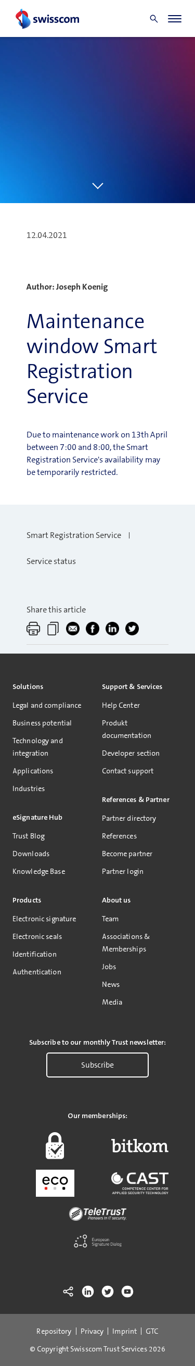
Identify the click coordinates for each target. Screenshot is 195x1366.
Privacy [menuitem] (92, 1331)
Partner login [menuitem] (123, 871)
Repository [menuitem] (53, 1331)
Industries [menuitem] (28, 788)
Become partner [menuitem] (127, 853)
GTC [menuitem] (152, 1331)
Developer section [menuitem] (131, 753)
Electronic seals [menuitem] (37, 936)
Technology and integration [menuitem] (37, 747)
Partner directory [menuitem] (129, 818)
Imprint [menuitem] (124, 1331)
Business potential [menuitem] (42, 723)
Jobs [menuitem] (109, 966)
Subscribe (97, 1065)
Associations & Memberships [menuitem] (126, 943)
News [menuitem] (111, 984)
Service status (51, 561)
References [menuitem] (119, 836)
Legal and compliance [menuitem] (46, 705)
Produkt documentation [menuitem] (127, 729)
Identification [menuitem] (34, 954)
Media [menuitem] (112, 1002)
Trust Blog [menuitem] (28, 836)
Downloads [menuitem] (30, 853)
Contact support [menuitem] (128, 770)
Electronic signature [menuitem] (44, 918)
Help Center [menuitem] (121, 705)
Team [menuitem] (110, 918)
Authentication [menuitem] (36, 971)
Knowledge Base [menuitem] (38, 871)
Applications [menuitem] (32, 770)
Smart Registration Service (74, 535)
